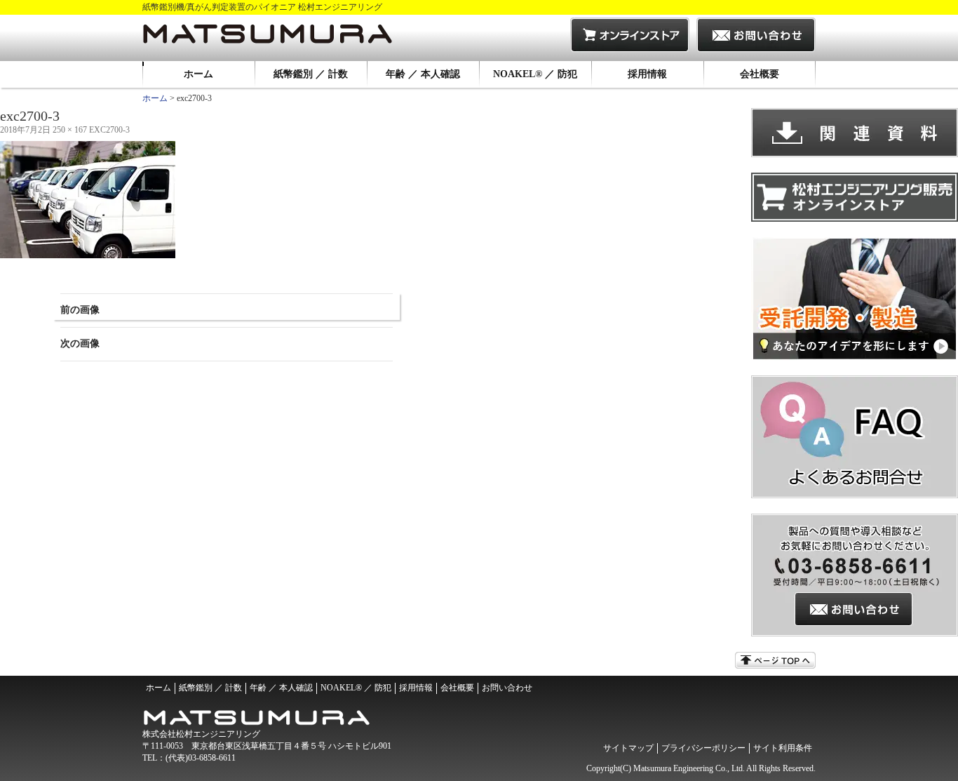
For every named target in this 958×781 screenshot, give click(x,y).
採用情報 (647, 74)
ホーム (198, 74)
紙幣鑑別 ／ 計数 (311, 74)
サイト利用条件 (782, 748)
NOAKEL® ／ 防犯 (535, 74)
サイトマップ (628, 748)
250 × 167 (70, 130)
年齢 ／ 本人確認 (423, 74)
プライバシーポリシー (703, 748)
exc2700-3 (109, 130)
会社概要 (759, 74)
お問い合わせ (507, 688)
